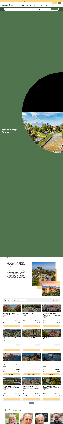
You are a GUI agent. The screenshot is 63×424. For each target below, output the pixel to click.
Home (3, 257)
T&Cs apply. (45, 1)
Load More (31, 402)
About (46, 5)
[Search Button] (60, 5)
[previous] (3, 421)
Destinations (25, 5)
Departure (4, 320)
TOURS (19, 5)
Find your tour (54, 9)
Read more (4, 316)
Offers (40, 5)
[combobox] (9, 9)
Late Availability (33, 5)
